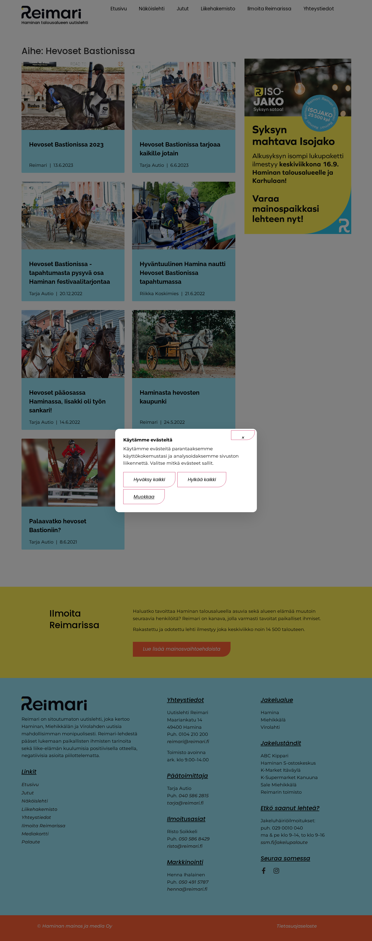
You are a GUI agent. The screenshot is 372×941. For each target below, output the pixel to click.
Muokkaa (144, 496)
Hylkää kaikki (202, 479)
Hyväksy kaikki (149, 479)
